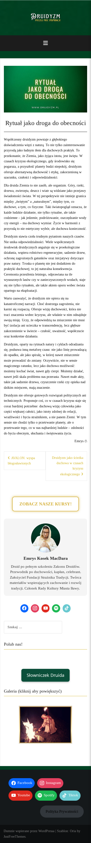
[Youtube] (45, 608)
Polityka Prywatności (62, 811)
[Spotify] (56, 608)
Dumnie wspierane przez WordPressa (29, 831)
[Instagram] (35, 608)
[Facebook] (24, 608)
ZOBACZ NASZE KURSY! (45, 503)
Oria (73, 831)
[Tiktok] (66, 608)
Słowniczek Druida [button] (45, 675)
